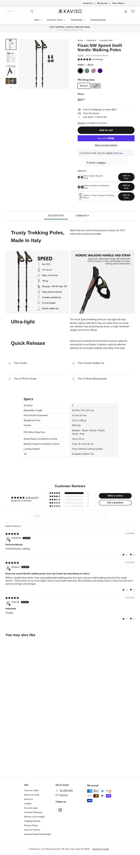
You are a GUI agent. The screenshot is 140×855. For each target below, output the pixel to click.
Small (96, 86)
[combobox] (20, 11)
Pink (93, 71)
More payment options (106, 145)
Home (80, 40)
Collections (91, 40)
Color (85, 65)
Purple (100, 71)
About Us (28, 799)
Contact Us (88, 3)
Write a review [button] (115, 496)
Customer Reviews (33, 812)
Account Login (31, 808)
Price (81, 94)
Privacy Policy (31, 825)
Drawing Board (98, 20)
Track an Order (31, 790)
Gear (37, 20)
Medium (84, 86)
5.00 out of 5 (32, 497)
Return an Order (32, 795)
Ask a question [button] (115, 502)
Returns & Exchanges (34, 817)
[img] (12, 534)
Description (56, 216)
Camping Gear (106, 40)
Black (80, 71)
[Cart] (132, 11)
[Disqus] (70, 740)
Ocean (87, 71)
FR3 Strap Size (86, 80)
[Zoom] (43, 64)
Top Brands (77, 20)
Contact (28, 803)
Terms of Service (32, 830)
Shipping (82, 123)
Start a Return (118, 3)
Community (82, 216)
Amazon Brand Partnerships (37, 834)
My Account (102, 3)
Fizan (80, 55)
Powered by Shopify (100, 849)
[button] (85, 59)
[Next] (10, 86)
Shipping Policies (32, 821)
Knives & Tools (55, 20)
